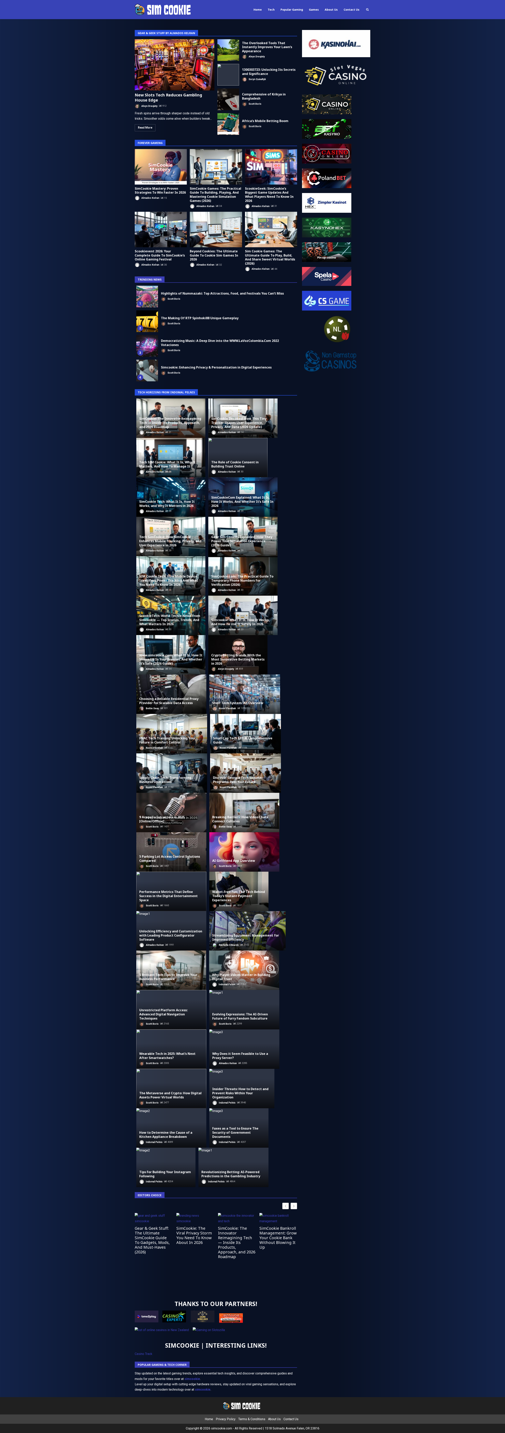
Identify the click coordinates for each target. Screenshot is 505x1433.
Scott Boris (254, 103)
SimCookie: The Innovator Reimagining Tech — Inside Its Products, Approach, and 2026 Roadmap (170, 422)
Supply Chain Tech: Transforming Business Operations (165, 779)
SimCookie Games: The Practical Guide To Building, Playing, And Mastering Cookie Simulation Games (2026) (216, 167)
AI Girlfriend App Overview (233, 860)
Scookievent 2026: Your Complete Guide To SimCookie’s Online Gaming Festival (161, 229)
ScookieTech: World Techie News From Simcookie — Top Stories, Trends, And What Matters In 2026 (169, 620)
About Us (331, 9)
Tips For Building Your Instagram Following (165, 1174)
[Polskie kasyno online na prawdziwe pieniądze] (326, 227)
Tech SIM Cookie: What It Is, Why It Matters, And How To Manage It (167, 464)
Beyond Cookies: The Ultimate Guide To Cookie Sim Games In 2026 (216, 229)
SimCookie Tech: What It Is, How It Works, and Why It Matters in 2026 (167, 503)
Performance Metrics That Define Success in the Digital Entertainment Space (168, 896)
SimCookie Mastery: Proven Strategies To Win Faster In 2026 (161, 167)
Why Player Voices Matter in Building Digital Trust (241, 977)
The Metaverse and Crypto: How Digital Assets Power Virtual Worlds (170, 1095)
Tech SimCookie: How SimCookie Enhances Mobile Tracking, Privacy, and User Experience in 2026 (170, 541)
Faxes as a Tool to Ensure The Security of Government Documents (235, 1132)
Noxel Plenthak (227, 708)
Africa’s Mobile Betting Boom (228, 124)
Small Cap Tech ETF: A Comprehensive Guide (242, 740)
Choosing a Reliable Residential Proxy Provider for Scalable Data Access (168, 701)
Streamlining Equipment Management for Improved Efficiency (245, 937)
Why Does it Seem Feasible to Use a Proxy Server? (240, 1055)
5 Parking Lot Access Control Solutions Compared (169, 858)
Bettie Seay (152, 708)
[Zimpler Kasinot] (326, 202)
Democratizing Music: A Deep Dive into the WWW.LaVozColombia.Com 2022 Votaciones (147, 346)
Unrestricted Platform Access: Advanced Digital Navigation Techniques (163, 1014)
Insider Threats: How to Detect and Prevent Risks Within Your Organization (240, 1093)
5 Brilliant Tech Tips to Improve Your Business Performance (168, 977)
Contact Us (351, 9)
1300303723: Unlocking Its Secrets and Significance (228, 75)
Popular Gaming (292, 9)
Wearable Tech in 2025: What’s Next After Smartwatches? (167, 1055)
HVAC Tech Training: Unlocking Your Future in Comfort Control (167, 740)
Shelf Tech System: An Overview (237, 703)
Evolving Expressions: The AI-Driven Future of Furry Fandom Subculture (240, 1016)
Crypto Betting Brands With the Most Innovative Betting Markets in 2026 (238, 659)
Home (257, 9)
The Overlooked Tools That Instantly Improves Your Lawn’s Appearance (228, 50)
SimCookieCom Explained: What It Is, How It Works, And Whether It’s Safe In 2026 (242, 501)
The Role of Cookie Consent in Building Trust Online (235, 464)
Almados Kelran (150, 198)
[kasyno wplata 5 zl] (326, 129)
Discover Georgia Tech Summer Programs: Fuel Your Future (238, 779)
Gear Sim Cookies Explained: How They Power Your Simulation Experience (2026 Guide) (241, 541)
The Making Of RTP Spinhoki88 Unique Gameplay (147, 321)
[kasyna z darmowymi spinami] (326, 178)
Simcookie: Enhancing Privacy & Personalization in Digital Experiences (147, 370)
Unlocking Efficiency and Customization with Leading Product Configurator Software (170, 935)
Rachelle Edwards (228, 944)
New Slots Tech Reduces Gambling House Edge (174, 64)
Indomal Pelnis (226, 984)
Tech (271, 9)
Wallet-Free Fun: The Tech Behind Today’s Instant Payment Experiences (238, 896)
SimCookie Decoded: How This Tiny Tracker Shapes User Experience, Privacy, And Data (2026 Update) (239, 422)
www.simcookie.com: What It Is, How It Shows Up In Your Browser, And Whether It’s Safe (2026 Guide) (170, 659)
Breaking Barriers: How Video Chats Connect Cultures (240, 819)
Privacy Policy (226, 1419)
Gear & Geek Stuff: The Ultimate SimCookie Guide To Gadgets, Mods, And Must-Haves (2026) (152, 1240)
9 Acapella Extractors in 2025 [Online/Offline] (162, 819)
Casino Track (143, 1354)
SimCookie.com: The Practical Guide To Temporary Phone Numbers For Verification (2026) (242, 580)
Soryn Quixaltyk (257, 79)
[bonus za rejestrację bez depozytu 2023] (326, 153)
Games (314, 9)
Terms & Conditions (251, 1419)
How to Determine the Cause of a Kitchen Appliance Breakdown (165, 1134)
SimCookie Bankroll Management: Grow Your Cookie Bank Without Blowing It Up (278, 1238)
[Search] (367, 9)
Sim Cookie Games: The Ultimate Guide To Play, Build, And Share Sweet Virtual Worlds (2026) (271, 229)
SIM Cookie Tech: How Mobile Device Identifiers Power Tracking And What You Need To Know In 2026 (168, 580)
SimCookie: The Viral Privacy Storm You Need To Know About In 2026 (194, 1235)
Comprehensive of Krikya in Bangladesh (228, 99)
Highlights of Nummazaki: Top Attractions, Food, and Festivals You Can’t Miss (147, 296)
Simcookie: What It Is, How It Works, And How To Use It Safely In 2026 (240, 622)
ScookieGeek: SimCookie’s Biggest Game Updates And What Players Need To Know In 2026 (271, 167)
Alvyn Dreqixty (149, 105)
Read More (145, 127)
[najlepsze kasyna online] (326, 104)
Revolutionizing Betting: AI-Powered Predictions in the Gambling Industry (230, 1174)
